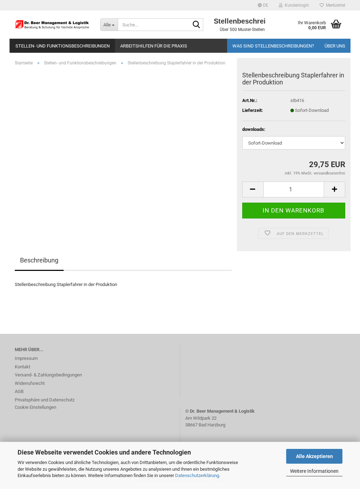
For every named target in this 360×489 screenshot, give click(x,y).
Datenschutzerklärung (197, 475)
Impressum (26, 358)
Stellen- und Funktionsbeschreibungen (62, 46)
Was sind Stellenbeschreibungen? (273, 46)
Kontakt (22, 366)
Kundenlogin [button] (296, 5)
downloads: (253, 129)
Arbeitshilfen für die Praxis (153, 46)
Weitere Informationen (314, 471)
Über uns (334, 46)
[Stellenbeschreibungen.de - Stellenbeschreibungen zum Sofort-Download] (52, 25)
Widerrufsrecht (30, 383)
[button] (263, 5)
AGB (19, 391)
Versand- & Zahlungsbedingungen (48, 374)
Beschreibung (39, 260)
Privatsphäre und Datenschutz (45, 399)
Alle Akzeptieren (314, 456)
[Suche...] (196, 25)
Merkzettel (334, 5)
